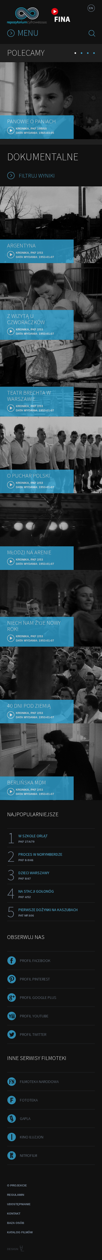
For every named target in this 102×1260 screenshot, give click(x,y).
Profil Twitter (33, 1034)
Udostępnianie (19, 1204)
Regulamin (15, 1194)
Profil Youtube (34, 1016)
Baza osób (15, 1222)
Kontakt (13, 1213)
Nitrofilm (28, 1155)
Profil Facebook (35, 960)
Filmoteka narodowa (39, 1081)
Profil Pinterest (35, 979)
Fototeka (29, 1100)
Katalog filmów (20, 1232)
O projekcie (17, 1185)
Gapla (25, 1118)
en (91, 8)
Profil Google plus (38, 997)
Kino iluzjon (31, 1137)
